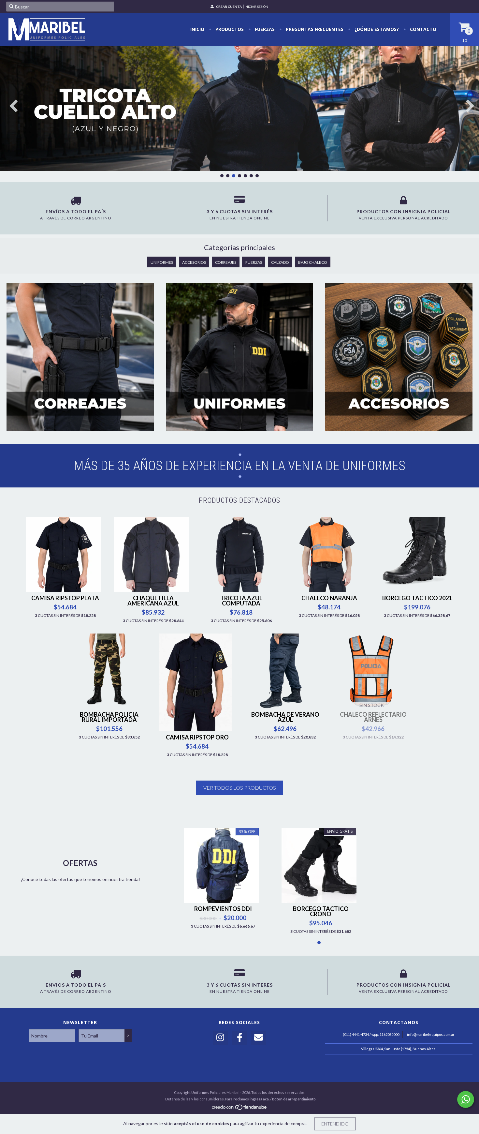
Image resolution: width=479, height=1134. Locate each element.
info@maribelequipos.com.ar (431, 1034)
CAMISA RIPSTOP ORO (197, 737)
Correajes (225, 262)
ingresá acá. (259, 1099)
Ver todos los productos (239, 787)
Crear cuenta (229, 6)
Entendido (335, 1124)
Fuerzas (264, 29)
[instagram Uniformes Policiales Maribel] (220, 1038)
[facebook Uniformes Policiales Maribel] (239, 1038)
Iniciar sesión (256, 6)
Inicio (197, 29)
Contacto (422, 29)
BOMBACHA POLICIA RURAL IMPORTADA (109, 717)
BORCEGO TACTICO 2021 (417, 598)
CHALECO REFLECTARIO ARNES (373, 717)
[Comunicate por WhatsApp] (465, 1099)
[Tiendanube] (239, 1109)
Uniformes (162, 262)
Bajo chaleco (312, 262)
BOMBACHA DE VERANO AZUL (285, 717)
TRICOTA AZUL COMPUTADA (241, 600)
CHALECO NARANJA (329, 598)
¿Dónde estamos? (376, 29)
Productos (229, 29)
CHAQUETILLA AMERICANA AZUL (153, 600)
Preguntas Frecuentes (313, 29)
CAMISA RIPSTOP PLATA (65, 598)
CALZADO (280, 262)
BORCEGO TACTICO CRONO (321, 911)
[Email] (258, 1038)
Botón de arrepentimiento (294, 1099)
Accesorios (194, 262)
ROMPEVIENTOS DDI (223, 908)
